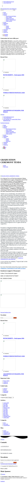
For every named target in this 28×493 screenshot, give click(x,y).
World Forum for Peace (11, 16)
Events (4, 22)
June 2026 (5, 405)
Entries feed (5, 431)
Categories (3, 397)
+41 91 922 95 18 (7, 2)
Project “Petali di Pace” (11, 19)
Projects (5, 15)
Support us (5, 32)
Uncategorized (6, 425)
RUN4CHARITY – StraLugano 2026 (13, 75)
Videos (7, 26)
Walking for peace (10, 18)
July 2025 (5, 409)
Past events (5, 166)
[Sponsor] (3, 474)
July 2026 (5, 404)
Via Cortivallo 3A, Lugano (6, 453)
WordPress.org (6, 434)
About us (5, 13)
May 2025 (5, 411)
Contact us (5, 382)
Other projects (9, 21)
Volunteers (5, 29)
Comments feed (6, 433)
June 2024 (5, 412)
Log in (4, 430)
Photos (7, 27)
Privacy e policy (4, 468)
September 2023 (6, 416)
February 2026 (6, 407)
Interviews (8, 28)
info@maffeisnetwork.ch (8, 1)
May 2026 (5, 406)
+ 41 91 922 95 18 (4, 446)
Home (4, 12)
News (4, 422)
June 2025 (5, 410)
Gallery (4, 24)
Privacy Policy (6, 380)
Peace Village (9, 17)
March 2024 (5, 415)
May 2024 (5, 413)
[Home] (2, 114)
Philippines (5, 23)
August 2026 (6, 402)
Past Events (5, 391)
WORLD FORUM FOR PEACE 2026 (14, 92)
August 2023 (6, 417)
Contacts (5, 30)
